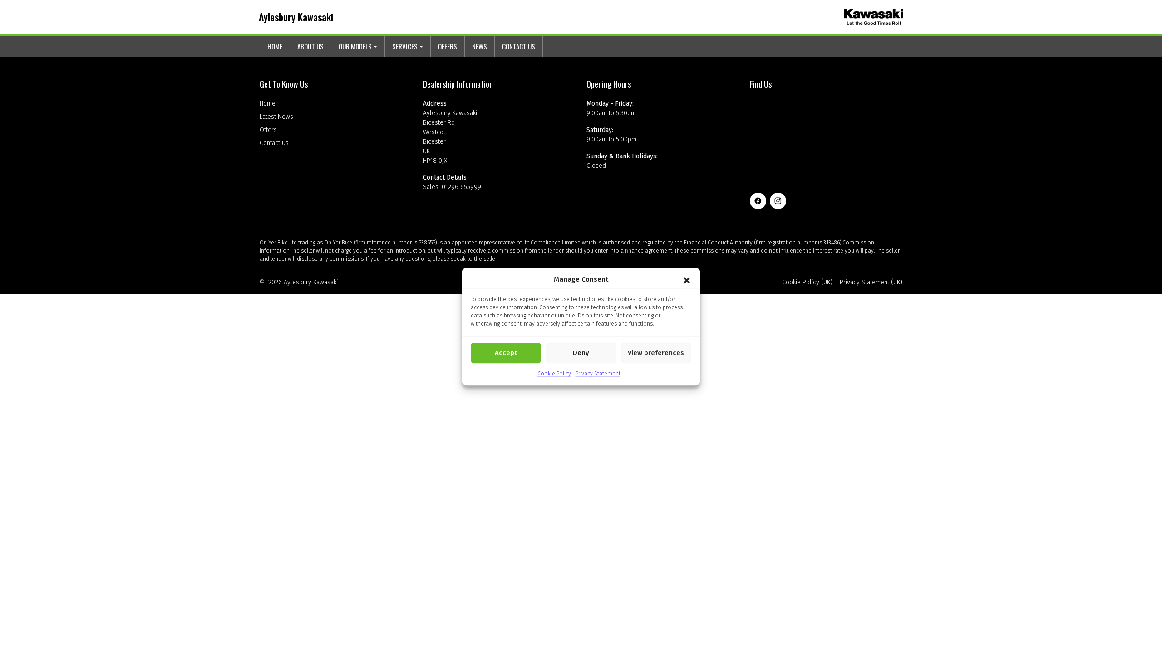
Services (405, 46)
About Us (310, 46)
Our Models (355, 46)
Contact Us (518, 46)
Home (274, 46)
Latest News (276, 117)
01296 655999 (461, 187)
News (479, 46)
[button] (686, 279)
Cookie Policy (554, 373)
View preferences (656, 353)
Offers (447, 46)
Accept (506, 353)
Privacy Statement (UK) (871, 282)
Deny (581, 353)
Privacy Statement (598, 373)
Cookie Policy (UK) (807, 282)
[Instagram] (778, 201)
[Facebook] (758, 201)
